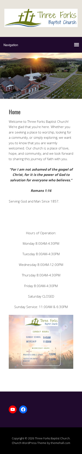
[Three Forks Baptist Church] (41, 23)
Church (16, 443)
